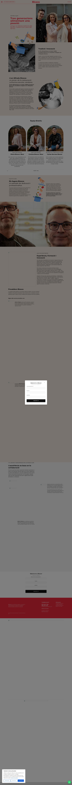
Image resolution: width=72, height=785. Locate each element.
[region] (13, 776)
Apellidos (28, 395)
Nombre (28, 390)
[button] (69, 782)
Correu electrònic (30, 386)
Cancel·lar (14, 780)
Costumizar (7, 780)
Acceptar (21, 780)
